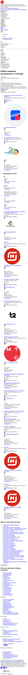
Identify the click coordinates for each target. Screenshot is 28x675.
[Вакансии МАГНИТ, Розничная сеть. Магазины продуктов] (15, 256)
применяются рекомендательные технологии (12, 661)
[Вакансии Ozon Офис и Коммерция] (15, 115)
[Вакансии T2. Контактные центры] (15, 315)
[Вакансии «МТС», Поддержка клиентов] (15, 353)
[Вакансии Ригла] (15, 151)
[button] (2, 27)
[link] (3, 24)
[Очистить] (2, 47)
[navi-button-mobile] (2, 31)
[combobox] (7, 43)
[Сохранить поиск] (2, 50)
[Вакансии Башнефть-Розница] (15, 225)
